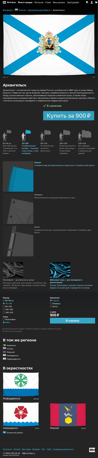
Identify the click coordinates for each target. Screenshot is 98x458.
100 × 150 (9, 309)
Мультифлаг (10, 319)
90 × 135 (8, 306)
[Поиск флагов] (87, 2)
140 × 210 (9, 312)
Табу (49, 449)
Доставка (26, 449)
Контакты (7, 449)
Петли (55, 306)
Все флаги (7, 10)
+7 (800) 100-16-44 (11, 454)
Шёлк (7, 322)
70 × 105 (8, 303)
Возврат (36, 449)
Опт (43, 449)
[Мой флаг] (92, 450)
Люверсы (56, 303)
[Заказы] (92, 2)
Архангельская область (39, 10)
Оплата (17, 449)
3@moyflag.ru (28, 453)
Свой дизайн (73, 2)
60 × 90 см (9, 300)
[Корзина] (96, 2)
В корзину (72, 320)
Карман (55, 300)
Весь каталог (59, 2)
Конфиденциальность (63, 449)
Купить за (69, 115)
